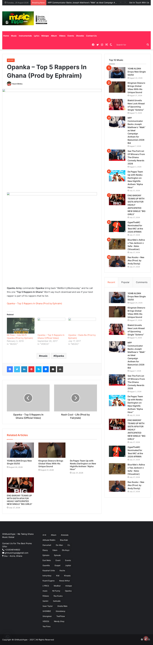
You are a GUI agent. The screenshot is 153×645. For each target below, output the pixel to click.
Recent (111, 282)
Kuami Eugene (49, 581)
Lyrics (36, 36)
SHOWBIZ (47, 611)
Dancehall (47, 545)
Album (54, 36)
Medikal (57, 586)
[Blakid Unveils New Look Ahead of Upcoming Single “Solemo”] (117, 104)
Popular (125, 282)
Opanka (59, 355)
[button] (7, 636)
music (44, 355)
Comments (141, 282)
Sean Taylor (48, 606)
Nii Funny (56, 591)
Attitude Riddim (49, 540)
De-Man (59, 545)
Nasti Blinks (17, 84)
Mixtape (45, 36)
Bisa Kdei (64, 540)
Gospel (57, 565)
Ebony (45, 550)
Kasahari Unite (49, 570)
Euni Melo (47, 560)
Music (14, 36)
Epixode (57, 555)
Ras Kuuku (58, 596)
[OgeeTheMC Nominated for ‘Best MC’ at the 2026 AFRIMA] (117, 226)
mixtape (68, 586)
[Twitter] (17, 369)
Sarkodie (57, 601)
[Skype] (39, 369)
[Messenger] (46, 369)
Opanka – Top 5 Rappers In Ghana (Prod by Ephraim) (34, 303)
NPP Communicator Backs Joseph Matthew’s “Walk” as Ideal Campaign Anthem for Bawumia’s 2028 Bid (95, 2)
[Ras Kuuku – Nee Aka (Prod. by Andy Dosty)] (117, 261)
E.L (69, 545)
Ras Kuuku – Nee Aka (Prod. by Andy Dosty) (136, 260)
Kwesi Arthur (64, 581)
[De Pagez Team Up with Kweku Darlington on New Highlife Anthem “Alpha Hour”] (83, 450)
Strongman (47, 616)
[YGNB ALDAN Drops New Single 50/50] (20, 450)
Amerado (64, 535)
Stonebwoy (60, 611)
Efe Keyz (65, 550)
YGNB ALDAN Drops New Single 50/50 (137, 71)
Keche (62, 570)
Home (6, 36)
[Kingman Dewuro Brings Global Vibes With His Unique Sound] (51, 450)
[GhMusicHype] (25, 18)
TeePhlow (60, 616)
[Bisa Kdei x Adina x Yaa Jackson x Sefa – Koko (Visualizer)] (117, 244)
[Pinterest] (31, 369)
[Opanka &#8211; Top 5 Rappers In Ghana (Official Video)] (51, 326)
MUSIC (11, 60)
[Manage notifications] (146, 638)
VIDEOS (46, 621)
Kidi (57, 575)
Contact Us (91, 36)
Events (71, 36)
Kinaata (67, 575)
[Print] (60, 369)
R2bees (46, 596)
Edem (55, 550)
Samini (45, 601)
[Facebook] (10, 369)
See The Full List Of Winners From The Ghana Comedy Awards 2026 (136, 157)
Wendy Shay (59, 621)
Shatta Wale (62, 606)
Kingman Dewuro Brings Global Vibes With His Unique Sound (50, 463)
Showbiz (80, 36)
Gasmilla (46, 565)
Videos (62, 36)
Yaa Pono (47, 626)
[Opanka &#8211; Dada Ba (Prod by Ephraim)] (82, 326)
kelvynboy (47, 575)
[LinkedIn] (24, 369)
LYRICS (46, 586)
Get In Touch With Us (139, 2)
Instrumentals (25, 36)
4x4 (44, 535)
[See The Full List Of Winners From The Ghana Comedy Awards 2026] (117, 155)
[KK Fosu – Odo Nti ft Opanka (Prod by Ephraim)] (21, 326)
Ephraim (46, 555)
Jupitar (68, 565)
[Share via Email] (53, 369)
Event (58, 560)
